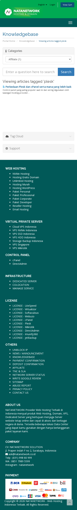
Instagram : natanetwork (19, 465)
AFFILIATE (19, 367)
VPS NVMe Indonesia (25, 230)
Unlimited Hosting (23, 181)
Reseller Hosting (22, 205)
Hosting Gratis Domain (26, 177)
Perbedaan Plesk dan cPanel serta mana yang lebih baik (38, 86)
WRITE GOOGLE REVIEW (27, 378)
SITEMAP (18, 382)
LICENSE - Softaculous (26, 312)
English (41, 4)
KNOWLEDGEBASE (24, 357)
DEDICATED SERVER (25, 281)
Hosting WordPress (24, 188)
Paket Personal (21, 191)
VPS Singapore (21, 244)
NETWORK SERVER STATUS (29, 374)
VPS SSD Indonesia (24, 233)
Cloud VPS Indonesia (24, 226)
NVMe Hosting (21, 173)
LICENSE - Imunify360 (25, 334)
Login (52, 4)
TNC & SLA (19, 371)
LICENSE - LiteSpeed (24, 305)
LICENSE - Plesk (22, 323)
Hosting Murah (21, 184)
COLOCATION (21, 284)
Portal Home (9, 41)
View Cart (67, 4)
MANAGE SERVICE (23, 288)
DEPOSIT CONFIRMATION (28, 364)
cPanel (16, 260)
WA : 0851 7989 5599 (17, 461)
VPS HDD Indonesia (24, 237)
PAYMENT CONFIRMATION (29, 360)
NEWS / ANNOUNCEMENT (28, 353)
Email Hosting (20, 209)
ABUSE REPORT (22, 385)
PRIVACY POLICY (22, 389)
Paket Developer (22, 202)
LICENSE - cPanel (23, 320)
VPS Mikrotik (20, 248)
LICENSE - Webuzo (23, 316)
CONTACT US (20, 392)
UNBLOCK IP (20, 350)
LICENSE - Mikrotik (23, 327)
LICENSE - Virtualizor (24, 309)
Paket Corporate (22, 198)
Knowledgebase (27, 41)
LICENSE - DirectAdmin (26, 330)
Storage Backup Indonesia (28, 241)
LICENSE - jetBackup (25, 337)
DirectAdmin (20, 263)
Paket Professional (23, 195)
